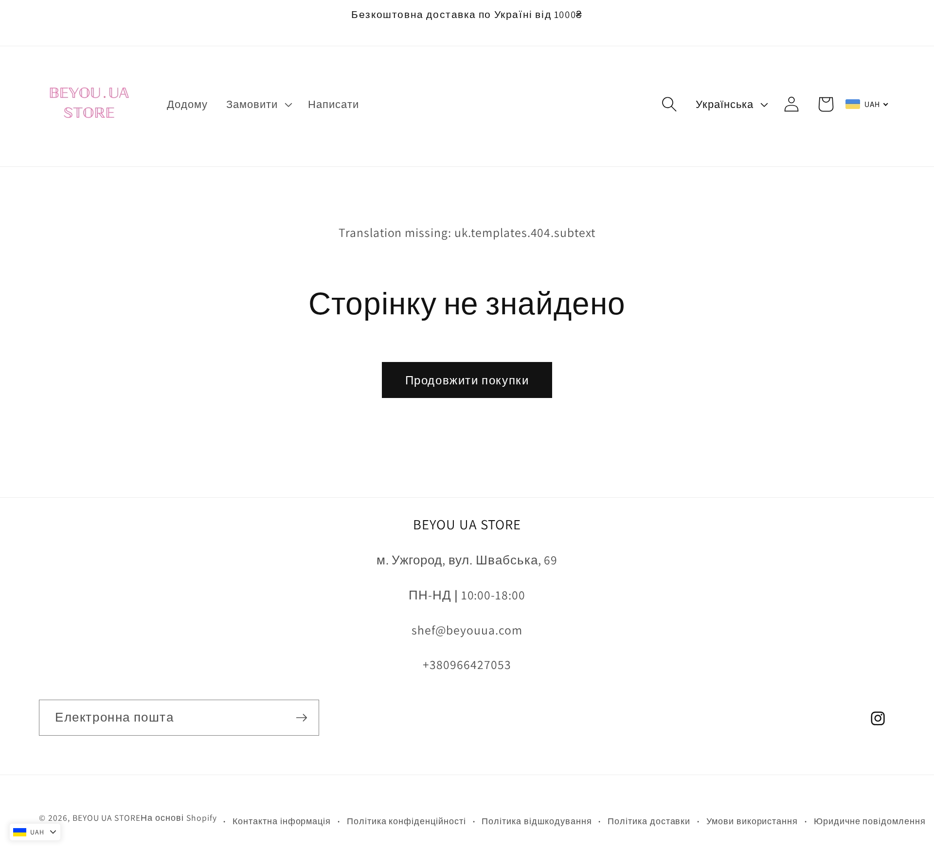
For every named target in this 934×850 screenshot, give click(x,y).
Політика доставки (649, 821)
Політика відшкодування (537, 821)
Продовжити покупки (467, 380)
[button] (258, 104)
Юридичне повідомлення (870, 821)
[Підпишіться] (302, 718)
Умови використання (752, 821)
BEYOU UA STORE (106, 817)
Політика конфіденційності (406, 821)
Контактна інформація (282, 821)
